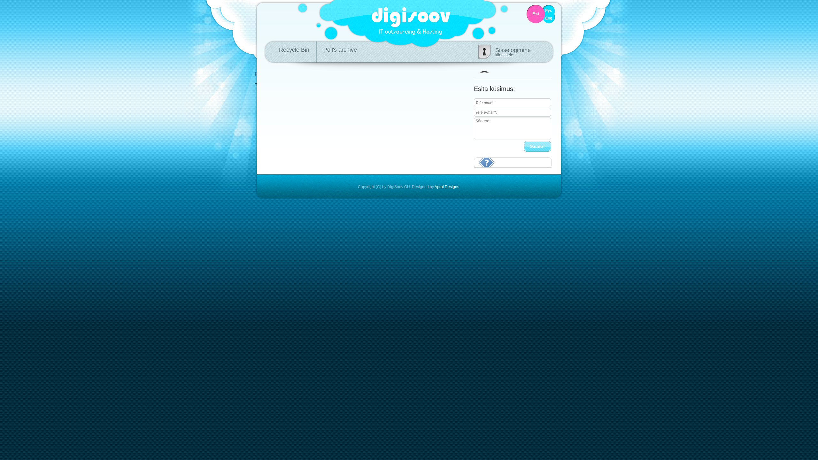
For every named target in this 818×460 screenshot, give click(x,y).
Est (535, 14)
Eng (548, 18)
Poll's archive (340, 50)
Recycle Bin (294, 50)
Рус (548, 11)
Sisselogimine (513, 52)
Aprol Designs (447, 187)
